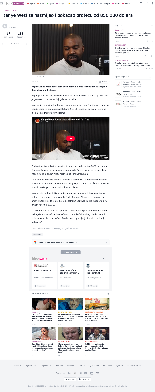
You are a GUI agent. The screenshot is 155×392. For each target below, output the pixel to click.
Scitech (86, 3)
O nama (81, 365)
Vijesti (32, 3)
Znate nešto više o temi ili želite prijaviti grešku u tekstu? (55, 228)
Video (127, 3)
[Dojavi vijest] (147, 3)
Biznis (42, 3)
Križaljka (106, 3)
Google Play (85, 379)
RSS (97, 373)
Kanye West (37, 234)
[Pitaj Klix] (141, 3)
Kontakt (70, 365)
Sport (51, 3)
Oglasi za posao (134, 365)
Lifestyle (74, 3)
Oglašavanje (94, 365)
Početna (17, 365)
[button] (103, 258)
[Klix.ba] (15, 3)
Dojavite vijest (31, 365)
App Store (71, 379)
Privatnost (107, 365)
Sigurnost (120, 365)
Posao (117, 3)
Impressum (46, 365)
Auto (96, 3)
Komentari (58, 365)
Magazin (62, 3)
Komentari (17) (70, 252)
